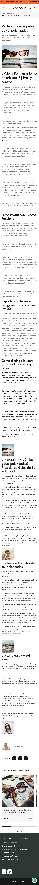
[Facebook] (20, 758)
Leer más (6, 818)
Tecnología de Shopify (19, 881)
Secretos (10, 14)
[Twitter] (26, 758)
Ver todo (19, 832)
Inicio (3, 14)
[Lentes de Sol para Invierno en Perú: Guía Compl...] (18, 791)
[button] (4, 8)
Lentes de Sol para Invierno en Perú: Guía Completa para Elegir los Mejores (18, 811)
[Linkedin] (14, 758)
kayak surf (5, 140)
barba (16, 195)
